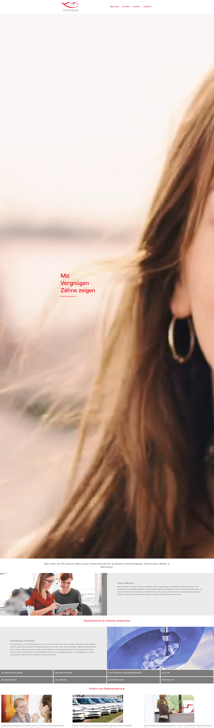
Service (136, 7)
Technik (126, 7)
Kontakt (148, 7)
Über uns (114, 7)
